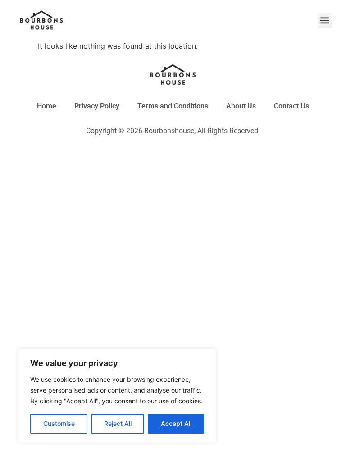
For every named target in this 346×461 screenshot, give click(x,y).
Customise (59, 423)
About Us (241, 106)
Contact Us (291, 106)
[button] (325, 20)
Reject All (118, 423)
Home (46, 106)
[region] (117, 395)
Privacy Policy (96, 106)
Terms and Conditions (172, 106)
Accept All (176, 423)
